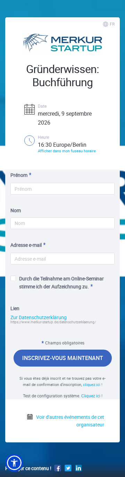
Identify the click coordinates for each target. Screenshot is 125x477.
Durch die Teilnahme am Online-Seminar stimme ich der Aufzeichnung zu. (61, 282)
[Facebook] (57, 468)
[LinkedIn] (78, 468)
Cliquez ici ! (91, 395)
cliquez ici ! (92, 384)
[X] (68, 468)
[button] (14, 463)
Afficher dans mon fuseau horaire (67, 150)
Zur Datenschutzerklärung (38, 317)
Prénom (18, 175)
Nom (15, 210)
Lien (14, 308)
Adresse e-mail (26, 245)
